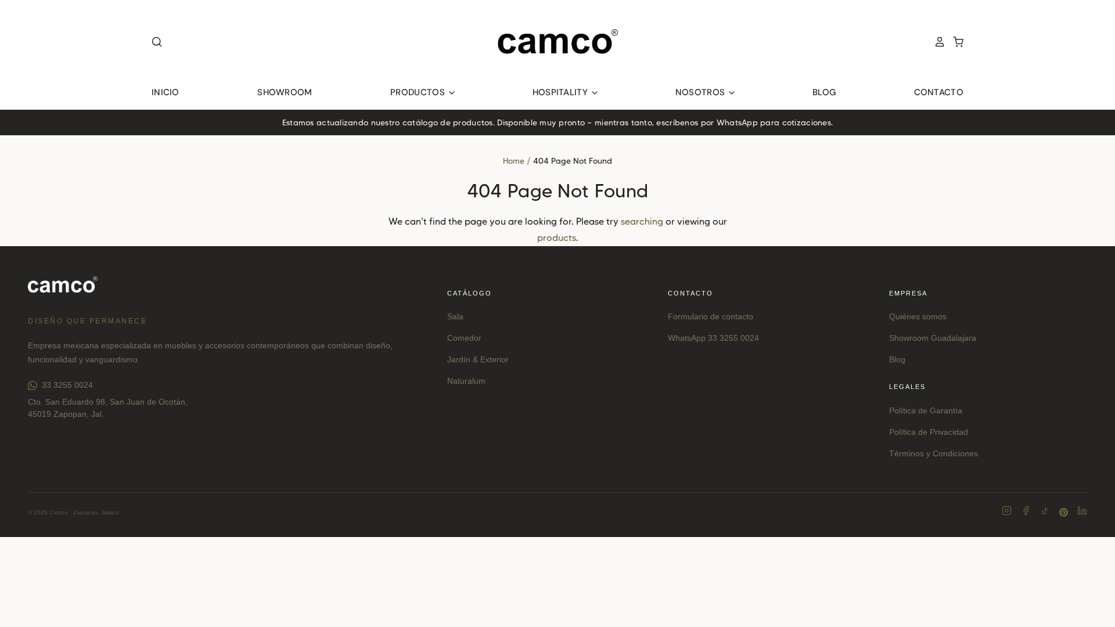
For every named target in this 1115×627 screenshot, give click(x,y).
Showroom (284, 92)
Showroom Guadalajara (932, 338)
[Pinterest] (1063, 512)
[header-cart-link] (954, 42)
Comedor (464, 338)
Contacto (938, 92)
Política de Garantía (925, 410)
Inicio (165, 92)
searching (642, 221)
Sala (455, 316)
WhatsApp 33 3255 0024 (713, 338)
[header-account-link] (936, 42)
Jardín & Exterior (478, 359)
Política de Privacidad (928, 432)
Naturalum (466, 380)
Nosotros (701, 92)
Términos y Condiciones (933, 453)
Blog (824, 92)
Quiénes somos (918, 316)
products (556, 237)
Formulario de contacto (710, 316)
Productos (418, 92)
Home (513, 161)
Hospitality (562, 92)
